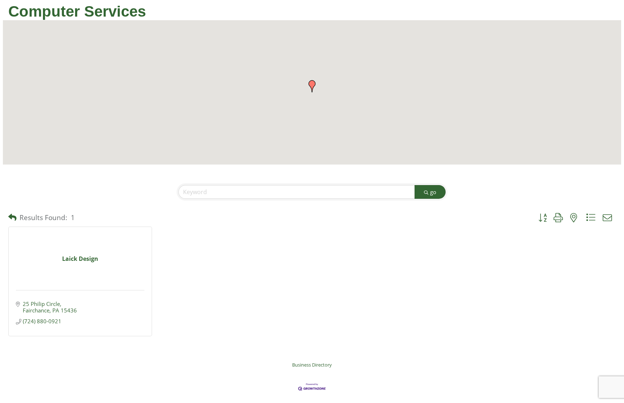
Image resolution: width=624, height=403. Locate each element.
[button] (312, 86)
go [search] (433, 192)
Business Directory (312, 365)
